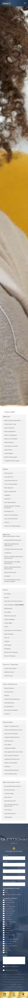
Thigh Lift (6, 522)
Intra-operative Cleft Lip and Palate (13, 752)
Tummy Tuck (8, 950)
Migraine (7, 937)
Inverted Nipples (8, 453)
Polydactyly (7, 766)
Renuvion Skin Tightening (11, 515)
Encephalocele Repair (10, 748)
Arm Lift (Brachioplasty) (10, 484)
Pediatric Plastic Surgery (10, 941)
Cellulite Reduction (9, 913)
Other (6, 952)
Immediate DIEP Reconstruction (12, 540)
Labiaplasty (7, 495)
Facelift (6, 626)
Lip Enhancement (9, 930)
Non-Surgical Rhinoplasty (11, 710)
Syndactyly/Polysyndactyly (11, 770)
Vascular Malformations (10, 774)
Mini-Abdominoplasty (10, 502)
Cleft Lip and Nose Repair (11, 733)
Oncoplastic (7, 576)
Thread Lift (7, 714)
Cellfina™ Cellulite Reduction (12, 699)
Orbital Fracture (8, 676)
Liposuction (7, 499)
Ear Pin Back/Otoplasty (10, 921)
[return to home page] (5, 5)
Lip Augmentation (9, 706)
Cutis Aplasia (7, 744)
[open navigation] (24, 3)
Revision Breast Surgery (10, 457)
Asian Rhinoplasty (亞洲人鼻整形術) (14, 605)
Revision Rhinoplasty (9, 656)
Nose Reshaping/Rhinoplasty (11, 939)
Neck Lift (6, 637)
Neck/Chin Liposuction (10, 616)
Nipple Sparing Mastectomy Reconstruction (11, 544)
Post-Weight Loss (9, 943)
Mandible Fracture (9, 672)
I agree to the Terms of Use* (11, 970)
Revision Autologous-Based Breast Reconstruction (13, 557)
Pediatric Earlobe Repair (10, 763)
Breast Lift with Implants (10, 439)
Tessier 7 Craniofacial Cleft (11, 726)
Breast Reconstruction (10, 572)
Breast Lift (7, 904)
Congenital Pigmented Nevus (11, 737)
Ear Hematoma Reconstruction (12, 786)
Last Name (6, 862)
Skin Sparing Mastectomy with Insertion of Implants (12, 580)
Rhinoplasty (7, 648)
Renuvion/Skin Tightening (11, 945)
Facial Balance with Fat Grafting (12, 630)
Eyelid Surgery (8, 915)
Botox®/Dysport (9, 900)
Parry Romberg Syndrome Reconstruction (11, 805)
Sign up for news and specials (12, 966)
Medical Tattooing (9, 688)
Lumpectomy (7, 553)
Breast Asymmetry (9, 428)
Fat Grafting (7, 594)
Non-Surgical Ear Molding (11, 755)
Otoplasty (6, 641)
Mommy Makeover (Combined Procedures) (12, 506)
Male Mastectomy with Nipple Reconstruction (12, 562)
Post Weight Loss (9, 511)
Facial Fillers (8, 917)
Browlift (6, 597)
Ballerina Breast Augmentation (12, 420)
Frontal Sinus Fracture (10, 668)
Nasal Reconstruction (10, 801)
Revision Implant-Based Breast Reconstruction (12, 567)
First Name (6, 855)
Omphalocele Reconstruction (12, 759)
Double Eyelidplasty (9, 619)
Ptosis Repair (7, 645)
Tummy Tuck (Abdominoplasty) (12, 526)
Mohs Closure (8, 797)
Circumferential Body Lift (11, 480)
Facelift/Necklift (8, 919)
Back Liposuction (8, 488)
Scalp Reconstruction (10, 813)
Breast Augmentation (10, 431)
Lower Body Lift (8, 477)
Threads (7, 948)
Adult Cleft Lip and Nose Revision (13, 601)
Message (5, 955)
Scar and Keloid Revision (11, 518)
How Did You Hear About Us (9, 881)
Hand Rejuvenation (9, 703)
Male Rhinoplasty (8, 634)
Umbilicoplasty (8, 817)
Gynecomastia (8, 450)
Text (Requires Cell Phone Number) (13, 894)
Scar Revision (8, 810)
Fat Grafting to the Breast (11, 446)
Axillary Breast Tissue (10, 424)
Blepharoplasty (8, 608)
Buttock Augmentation (10, 491)
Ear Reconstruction (9, 790)
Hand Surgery (8, 926)
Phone (5, 875)
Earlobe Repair (8, 623)
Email (4, 868)
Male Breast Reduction (10, 935)
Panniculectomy (8, 473)
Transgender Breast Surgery (11, 460)
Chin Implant (7, 612)
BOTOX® (6, 695)
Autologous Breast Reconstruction (13, 549)
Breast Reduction (9, 442)
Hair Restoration (8, 692)
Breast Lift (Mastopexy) (10, 435)
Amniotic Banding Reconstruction (13, 730)
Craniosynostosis (9, 741)
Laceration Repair (9, 793)
